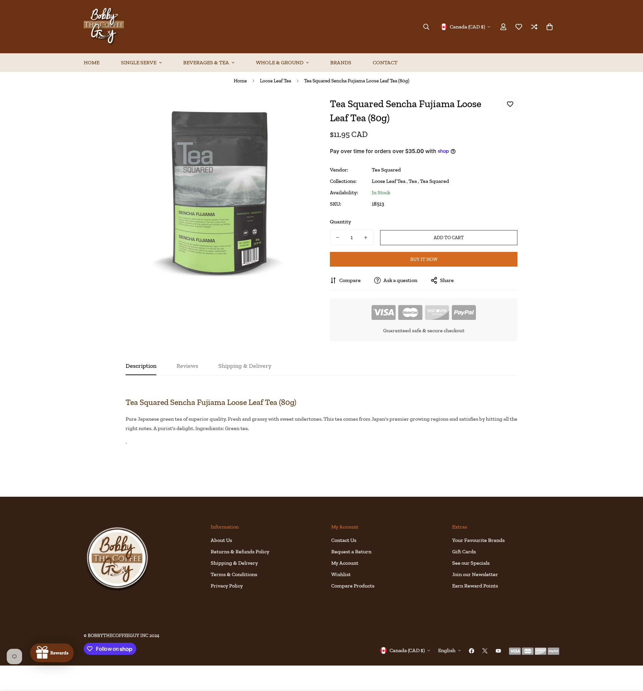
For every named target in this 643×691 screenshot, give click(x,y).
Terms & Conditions (234, 574)
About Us (221, 540)
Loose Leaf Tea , (390, 181)
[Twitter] (485, 650)
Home (91, 62)
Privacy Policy (227, 585)
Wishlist (341, 574)
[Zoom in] (298, 109)
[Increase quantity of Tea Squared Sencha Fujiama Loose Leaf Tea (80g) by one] (365, 237)
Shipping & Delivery (234, 563)
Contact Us (343, 540)
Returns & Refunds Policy (240, 551)
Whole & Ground (279, 62)
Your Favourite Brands (478, 540)
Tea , (414, 181)
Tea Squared (386, 169)
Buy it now (423, 259)
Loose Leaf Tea (275, 81)
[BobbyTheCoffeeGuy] (104, 27)
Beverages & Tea (206, 62)
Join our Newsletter (475, 574)
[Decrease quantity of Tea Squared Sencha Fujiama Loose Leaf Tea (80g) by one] (337, 237)
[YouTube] (498, 650)
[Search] (426, 26)
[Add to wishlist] (509, 104)
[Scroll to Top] (630, 654)
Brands (340, 62)
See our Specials (471, 563)
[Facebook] (471, 650)
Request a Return (351, 551)
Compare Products (352, 585)
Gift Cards (464, 551)
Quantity (340, 221)
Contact (385, 62)
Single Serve (138, 62)
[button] (549, 26)
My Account (344, 563)
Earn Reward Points (475, 585)
